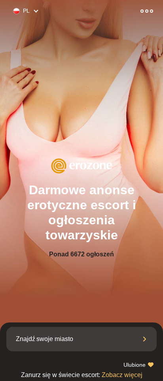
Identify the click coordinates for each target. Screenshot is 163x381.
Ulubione (135, 365)
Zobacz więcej (81, 375)
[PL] (13, 11)
